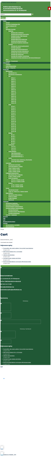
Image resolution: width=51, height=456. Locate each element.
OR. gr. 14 (13, 128)
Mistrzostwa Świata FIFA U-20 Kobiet (12, 251)
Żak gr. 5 (13, 84)
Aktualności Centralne (14, 165)
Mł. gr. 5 (13, 141)
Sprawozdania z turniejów (13, 225)
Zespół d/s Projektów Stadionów (19, 42)
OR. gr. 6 (13, 114)
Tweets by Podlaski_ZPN (9, 454)
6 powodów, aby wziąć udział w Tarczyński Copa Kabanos (18, 248)
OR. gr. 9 (13, 119)
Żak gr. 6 (13, 86)
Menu (4, 18)
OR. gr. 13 (13, 126)
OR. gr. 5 (13, 113)
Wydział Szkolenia (16, 37)
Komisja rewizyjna (16, 47)
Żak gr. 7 (13, 88)
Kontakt (5, 223)
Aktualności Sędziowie (12, 203)
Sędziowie (5, 201)
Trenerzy (8, 64)
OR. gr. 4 (13, 111)
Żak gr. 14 (13, 99)
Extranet (5, 216)
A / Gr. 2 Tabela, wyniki (17, 186)
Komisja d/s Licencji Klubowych (19, 49)
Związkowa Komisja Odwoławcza (20, 51)
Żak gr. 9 (13, 91)
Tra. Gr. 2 (13, 148)
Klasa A (10, 183)
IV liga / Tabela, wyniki (14, 176)
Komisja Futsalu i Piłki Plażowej (16, 211)
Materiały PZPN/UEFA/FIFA (12, 205)
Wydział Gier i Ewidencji (17, 32)
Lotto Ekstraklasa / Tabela (15, 166)
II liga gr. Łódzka (12, 196)
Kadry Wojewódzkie (11, 66)
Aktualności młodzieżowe (15, 74)
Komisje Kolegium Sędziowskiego (14, 208)
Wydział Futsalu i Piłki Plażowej (19, 36)
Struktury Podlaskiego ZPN (13, 24)
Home (4, 21)
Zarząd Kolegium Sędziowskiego (14, 206)
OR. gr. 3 (13, 109)
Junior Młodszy (12, 151)
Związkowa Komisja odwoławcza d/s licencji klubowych (25, 58)
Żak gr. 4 (13, 83)
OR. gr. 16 (13, 131)
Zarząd (7, 22)
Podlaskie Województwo (12, 173)
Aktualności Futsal (13, 190)
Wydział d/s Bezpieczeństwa (18, 41)
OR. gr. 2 (13, 108)
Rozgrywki (6, 69)
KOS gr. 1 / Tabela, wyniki (17, 180)
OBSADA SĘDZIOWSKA (9, 255)
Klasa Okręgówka (13, 178)
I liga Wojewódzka (16, 153)
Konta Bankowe (10, 226)
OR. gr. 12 (13, 124)
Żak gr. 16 (13, 103)
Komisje (10, 44)
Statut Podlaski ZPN (11, 26)
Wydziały (10, 31)
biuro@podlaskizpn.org (7, 287)
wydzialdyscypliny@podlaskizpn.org (11, 289)
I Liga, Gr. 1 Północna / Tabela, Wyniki (18, 191)
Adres (14, 10)
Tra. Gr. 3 (13, 149)
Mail (12, 7)
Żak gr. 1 (13, 78)
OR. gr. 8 (13, 118)
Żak (9, 76)
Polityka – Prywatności (12, 61)
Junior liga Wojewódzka (17, 161)
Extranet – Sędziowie (11, 215)
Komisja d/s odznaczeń (17, 54)
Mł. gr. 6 (13, 143)
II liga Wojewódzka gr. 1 (17, 155)
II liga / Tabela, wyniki (14, 170)
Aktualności (6, 63)
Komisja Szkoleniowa (14, 213)
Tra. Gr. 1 (13, 146)
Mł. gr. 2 (13, 136)
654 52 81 (18, 281)
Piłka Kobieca (9, 193)
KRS (7, 27)
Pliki (4, 218)
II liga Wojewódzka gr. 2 (17, 156)
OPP (4, 220)
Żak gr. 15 (13, 101)
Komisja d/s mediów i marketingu (20, 56)
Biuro (7, 59)
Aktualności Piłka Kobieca (15, 195)
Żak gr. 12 (13, 96)
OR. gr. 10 (13, 121)
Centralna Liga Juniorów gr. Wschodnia (21, 160)
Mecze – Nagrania (10, 68)
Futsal (7, 188)
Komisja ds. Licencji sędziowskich (20, 46)
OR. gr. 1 (13, 106)
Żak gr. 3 (13, 81)
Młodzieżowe (9, 71)
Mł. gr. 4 (13, 139)
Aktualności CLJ (12, 73)
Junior (10, 158)
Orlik (9, 104)
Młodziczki (11, 200)
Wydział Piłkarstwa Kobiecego (19, 39)
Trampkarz (11, 144)
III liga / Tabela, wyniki (14, 171)
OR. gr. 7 (13, 116)
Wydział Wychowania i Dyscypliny (20, 34)
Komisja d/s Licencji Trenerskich (19, 53)
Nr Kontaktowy (12, 8)
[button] (6, 18)
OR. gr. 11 (13, 123)
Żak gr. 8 (13, 89)
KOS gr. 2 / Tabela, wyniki (17, 181)
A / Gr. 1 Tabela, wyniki (17, 185)
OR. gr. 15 (13, 129)
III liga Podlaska (12, 198)
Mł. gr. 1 (13, 134)
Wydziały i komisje (10, 29)
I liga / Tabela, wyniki (14, 168)
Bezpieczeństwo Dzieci (9, 221)
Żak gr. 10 (13, 93)
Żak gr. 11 (13, 94)
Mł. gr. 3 (13, 138)
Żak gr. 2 (13, 79)
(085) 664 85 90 (9, 281)
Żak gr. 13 (13, 98)
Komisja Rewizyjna (13, 210)
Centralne (8, 163)
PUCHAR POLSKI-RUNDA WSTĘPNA (12, 258)
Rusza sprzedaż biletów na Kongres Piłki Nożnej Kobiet (17, 261)
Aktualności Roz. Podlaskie (15, 175)
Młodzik (10, 133)
